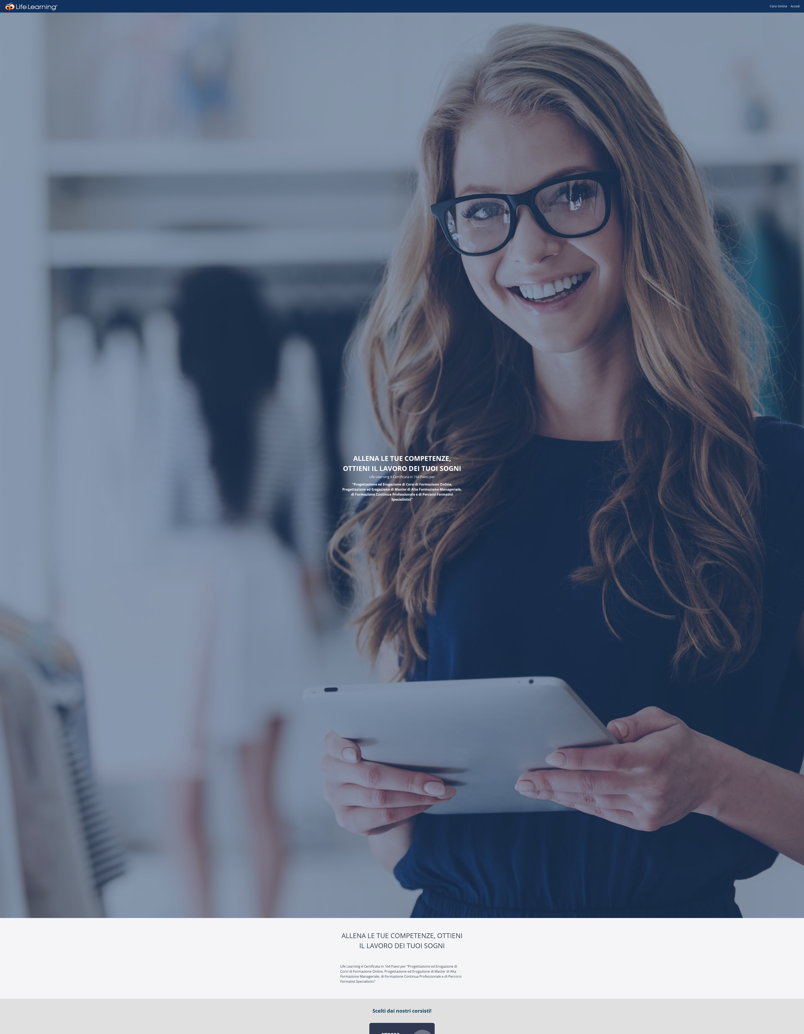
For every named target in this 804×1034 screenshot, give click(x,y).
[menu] (783, 6)
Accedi (795, 6)
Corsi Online (778, 6)
